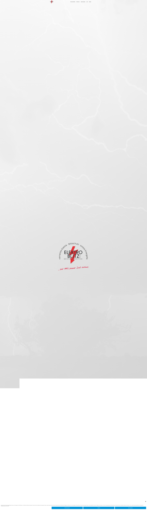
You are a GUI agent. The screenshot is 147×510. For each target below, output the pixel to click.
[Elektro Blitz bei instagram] (95, 1)
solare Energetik (83, 1)
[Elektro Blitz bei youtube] (93, 1)
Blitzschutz (78, 1)
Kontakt (90, 1)
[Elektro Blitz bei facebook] (96, 1)
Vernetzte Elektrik (72, 1)
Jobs (87, 1)
